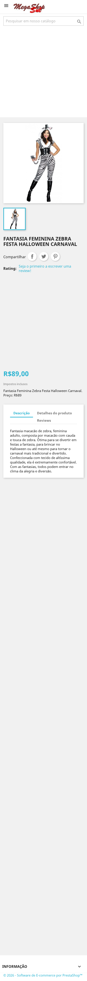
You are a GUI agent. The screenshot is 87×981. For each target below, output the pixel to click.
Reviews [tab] (44, 420)
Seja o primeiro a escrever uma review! (45, 268)
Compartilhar (32, 256)
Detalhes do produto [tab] (54, 413)
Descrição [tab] (21, 413)
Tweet (43, 256)
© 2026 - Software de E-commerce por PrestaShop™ (43, 975)
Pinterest (55, 256)
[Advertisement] (43, 71)
